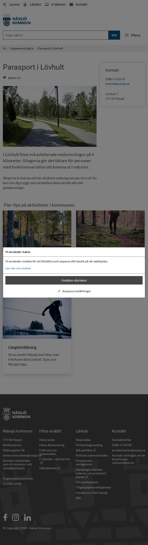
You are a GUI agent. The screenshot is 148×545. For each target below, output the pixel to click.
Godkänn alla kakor (74, 280)
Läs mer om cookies (18, 268)
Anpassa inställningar (76, 291)
